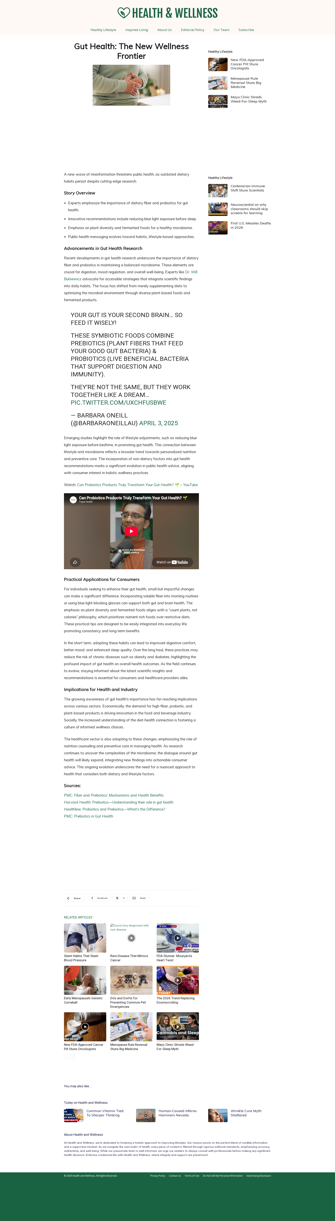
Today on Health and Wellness (86, 1103)
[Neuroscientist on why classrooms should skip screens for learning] (218, 209)
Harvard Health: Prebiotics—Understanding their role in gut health (118, 802)
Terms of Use (192, 1175)
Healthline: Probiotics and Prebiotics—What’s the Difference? (114, 809)
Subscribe (246, 30)
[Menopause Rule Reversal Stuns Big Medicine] (131, 1026)
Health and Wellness (88, 1134)
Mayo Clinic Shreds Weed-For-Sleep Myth (249, 99)
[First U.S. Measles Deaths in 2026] (218, 228)
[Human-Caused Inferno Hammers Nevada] (145, 1115)
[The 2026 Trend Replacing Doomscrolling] (178, 980)
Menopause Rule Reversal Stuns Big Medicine (246, 82)
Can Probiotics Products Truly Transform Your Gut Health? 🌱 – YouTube (137, 484)
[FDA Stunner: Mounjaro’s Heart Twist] (178, 938)
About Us (164, 30)
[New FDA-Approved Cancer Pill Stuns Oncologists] (85, 1026)
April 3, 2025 (158, 423)
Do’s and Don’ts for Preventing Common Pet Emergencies (128, 1002)
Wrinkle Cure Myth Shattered (246, 1113)
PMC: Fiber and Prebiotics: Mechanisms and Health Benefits (114, 795)
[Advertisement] (131, 138)
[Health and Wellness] (167, 13)
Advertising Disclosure (258, 1175)
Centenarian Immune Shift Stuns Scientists (248, 188)
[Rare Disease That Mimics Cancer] (131, 938)
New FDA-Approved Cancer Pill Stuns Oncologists (247, 64)
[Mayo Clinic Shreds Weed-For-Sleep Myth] (178, 1026)
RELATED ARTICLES (78, 917)
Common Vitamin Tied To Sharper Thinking (104, 1113)
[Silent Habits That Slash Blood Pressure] (85, 938)
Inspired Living (136, 30)
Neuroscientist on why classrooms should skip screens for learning (249, 208)
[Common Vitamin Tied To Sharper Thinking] (73, 1115)
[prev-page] (66, 1057)
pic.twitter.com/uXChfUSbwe (118, 402)
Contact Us (175, 1175)
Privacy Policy (157, 1175)
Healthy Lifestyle (103, 30)
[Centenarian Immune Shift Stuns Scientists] (218, 190)
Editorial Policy (192, 30)
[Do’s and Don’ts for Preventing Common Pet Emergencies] (131, 980)
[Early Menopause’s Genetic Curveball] (85, 980)
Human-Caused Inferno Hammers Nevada (178, 1113)
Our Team (221, 30)
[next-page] (72, 1057)
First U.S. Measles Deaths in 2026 (251, 225)
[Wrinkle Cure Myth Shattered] (218, 1115)
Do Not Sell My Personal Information (223, 1175)
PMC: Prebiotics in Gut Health (88, 816)
